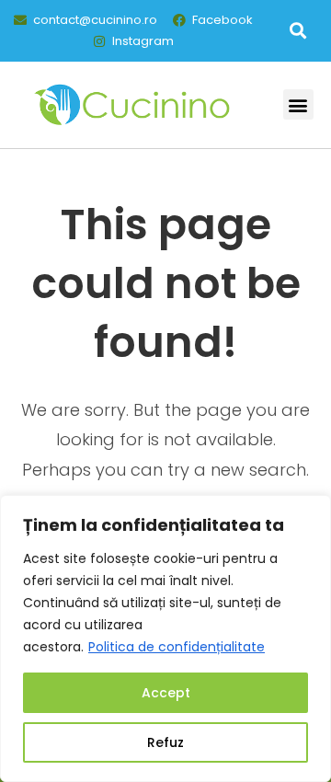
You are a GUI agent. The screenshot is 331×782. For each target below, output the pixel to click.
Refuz (165, 742)
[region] (165, 638)
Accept (166, 693)
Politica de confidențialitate (176, 647)
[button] (297, 31)
